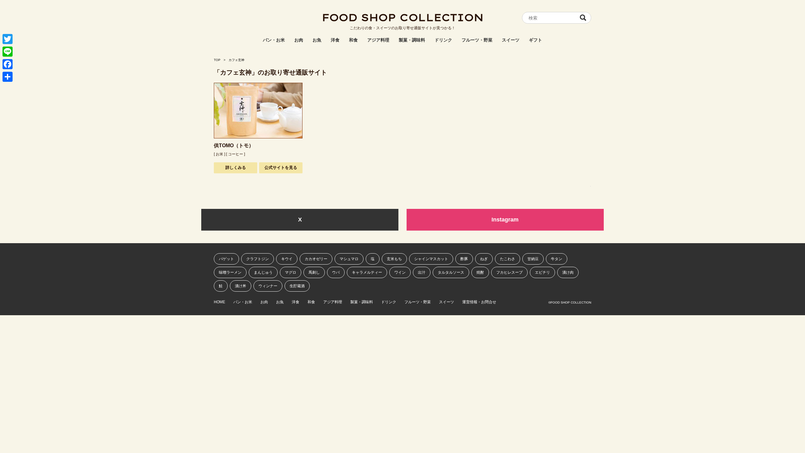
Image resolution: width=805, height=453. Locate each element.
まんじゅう (263, 272)
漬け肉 (568, 272)
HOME (219, 302)
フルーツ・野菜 (477, 39)
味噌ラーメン (230, 272)
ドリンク (443, 39)
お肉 (298, 39)
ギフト (535, 39)
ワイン (400, 272)
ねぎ (484, 259)
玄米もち (394, 259)
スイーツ (510, 39)
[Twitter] (7, 39)
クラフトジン (257, 259)
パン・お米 (274, 39)
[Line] (7, 51)
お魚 (317, 39)
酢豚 (464, 259)
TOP (217, 60)
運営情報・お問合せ (479, 302)
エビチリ (542, 272)
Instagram (505, 219)
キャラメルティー (367, 272)
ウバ (336, 272)
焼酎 (480, 272)
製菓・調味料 (412, 39)
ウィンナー (267, 286)
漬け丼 (240, 286)
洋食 (335, 39)
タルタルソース (451, 272)
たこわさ (507, 259)
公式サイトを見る (280, 167)
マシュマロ (349, 259)
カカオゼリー (316, 259)
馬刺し (314, 272)
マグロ (290, 272)
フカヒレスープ (509, 272)
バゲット (226, 259)
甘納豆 (533, 259)
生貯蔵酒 (297, 286)
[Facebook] (7, 64)
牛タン (556, 259)
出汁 (421, 272)
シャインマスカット (431, 259)
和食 (353, 39)
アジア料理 (378, 39)
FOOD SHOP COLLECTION (402, 17)
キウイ (286, 259)
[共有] (7, 76)
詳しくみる (235, 167)
